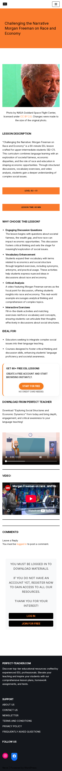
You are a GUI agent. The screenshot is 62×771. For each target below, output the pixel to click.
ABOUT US (8, 704)
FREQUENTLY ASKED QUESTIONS (21, 731)
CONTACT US (10, 710)
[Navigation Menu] (56, 4)
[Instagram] (5, 756)
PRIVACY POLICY (12, 726)
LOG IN (31, 616)
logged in (22, 543)
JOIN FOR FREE (31, 623)
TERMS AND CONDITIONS (17, 720)
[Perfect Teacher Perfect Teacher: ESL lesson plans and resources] (5, 4)
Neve (5, 767)
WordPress (30, 767)
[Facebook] (14, 756)
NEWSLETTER (10, 715)
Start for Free (31, 386)
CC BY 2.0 (26, 116)
